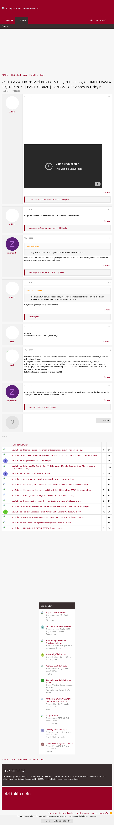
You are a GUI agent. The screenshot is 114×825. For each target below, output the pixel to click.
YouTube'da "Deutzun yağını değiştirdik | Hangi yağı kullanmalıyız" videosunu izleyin (47, 501)
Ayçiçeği (49, 673)
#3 (109, 238)
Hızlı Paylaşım (51, 659)
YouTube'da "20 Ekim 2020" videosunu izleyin (31, 473)
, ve (42, 407)
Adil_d (5, 91)
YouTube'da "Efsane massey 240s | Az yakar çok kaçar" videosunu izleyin (43, 479)
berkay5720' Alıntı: (34, 290)
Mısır (48, 709)
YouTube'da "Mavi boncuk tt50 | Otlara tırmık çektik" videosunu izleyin (41, 522)
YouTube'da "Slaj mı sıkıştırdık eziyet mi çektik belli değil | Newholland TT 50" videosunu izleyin (51, 490)
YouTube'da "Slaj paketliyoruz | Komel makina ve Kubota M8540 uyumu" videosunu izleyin (50, 484)
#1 (109, 97)
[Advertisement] (57, 49)
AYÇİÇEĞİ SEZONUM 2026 (56, 666)
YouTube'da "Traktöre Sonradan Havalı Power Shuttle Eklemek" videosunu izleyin (46, 512)
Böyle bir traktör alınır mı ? (57, 612)
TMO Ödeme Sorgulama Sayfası (59, 743)
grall (12, 341)
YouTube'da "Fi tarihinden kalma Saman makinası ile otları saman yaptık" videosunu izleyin (50, 506)
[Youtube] (34, 801)
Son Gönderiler (47, 606)
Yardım (94, 813)
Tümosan (50, 620)
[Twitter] (29, 801)
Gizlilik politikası (82, 813)
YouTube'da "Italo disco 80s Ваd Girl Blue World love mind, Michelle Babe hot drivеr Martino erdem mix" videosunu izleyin (53, 467)
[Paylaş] (105, 97)
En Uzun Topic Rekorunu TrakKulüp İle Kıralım (56, 641)
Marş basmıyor (52, 715)
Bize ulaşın (52, 813)
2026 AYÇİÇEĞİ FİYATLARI (56, 654)
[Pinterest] (19, 801)
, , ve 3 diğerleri (49, 199)
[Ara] (110, 20)
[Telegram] (24, 801)
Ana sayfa (103, 813)
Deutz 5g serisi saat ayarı (56, 729)
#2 (109, 209)
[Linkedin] (14, 801)
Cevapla (106, 192)
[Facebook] (5, 801)
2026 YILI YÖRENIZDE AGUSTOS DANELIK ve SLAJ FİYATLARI (58, 700)
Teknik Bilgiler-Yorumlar (56, 737)
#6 (109, 350)
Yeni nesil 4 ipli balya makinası (58, 626)
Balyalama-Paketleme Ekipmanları (55, 632)
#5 (109, 327)
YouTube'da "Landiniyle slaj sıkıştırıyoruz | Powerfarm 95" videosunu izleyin (44, 495)
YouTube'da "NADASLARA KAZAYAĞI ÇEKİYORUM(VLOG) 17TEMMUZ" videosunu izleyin (48, 517)
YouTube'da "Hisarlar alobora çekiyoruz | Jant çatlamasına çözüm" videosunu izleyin (48, 450)
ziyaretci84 (12, 253)
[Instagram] (9, 801)
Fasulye (49, 751)
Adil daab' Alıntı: (33, 246)
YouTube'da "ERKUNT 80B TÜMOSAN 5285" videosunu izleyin (37, 528)
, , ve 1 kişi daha (48, 228)
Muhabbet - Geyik (53, 648)
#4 (109, 282)
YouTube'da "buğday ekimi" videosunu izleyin (31, 460)
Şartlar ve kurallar (66, 813)
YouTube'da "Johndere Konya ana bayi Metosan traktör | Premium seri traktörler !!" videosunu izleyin (54, 455)
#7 (109, 386)
